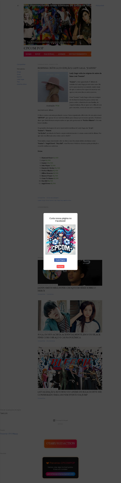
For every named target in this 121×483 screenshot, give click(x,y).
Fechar (60, 266)
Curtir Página (60, 260)
